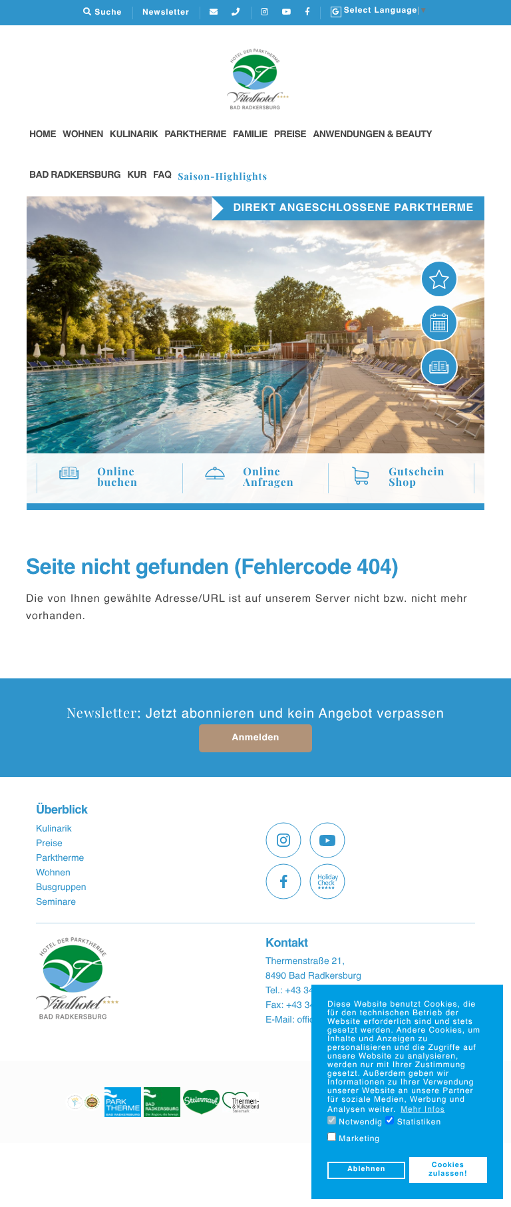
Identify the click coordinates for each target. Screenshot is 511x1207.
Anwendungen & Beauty (372, 135)
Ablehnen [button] (366, 1169)
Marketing (358, 1139)
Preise (290, 135)
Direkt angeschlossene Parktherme (353, 208)
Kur (136, 175)
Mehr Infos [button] (423, 1110)
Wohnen (83, 135)
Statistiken (417, 1122)
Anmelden (255, 738)
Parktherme (195, 135)
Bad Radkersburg (74, 175)
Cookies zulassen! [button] (447, 1170)
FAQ (162, 175)
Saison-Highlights (222, 176)
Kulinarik (134, 135)
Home (42, 135)
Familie (250, 135)
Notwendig (359, 1122)
